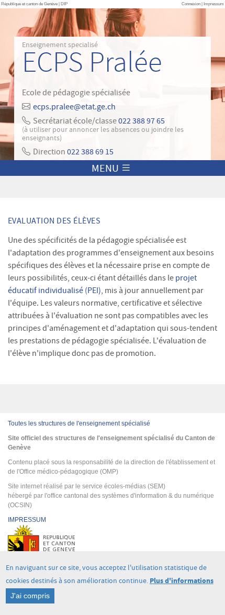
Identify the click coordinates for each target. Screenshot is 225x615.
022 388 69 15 (90, 152)
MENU (106, 168)
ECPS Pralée (92, 62)
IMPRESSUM (27, 519)
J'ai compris (30, 595)
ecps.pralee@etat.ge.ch (74, 107)
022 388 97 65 (141, 121)
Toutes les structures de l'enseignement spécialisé (79, 423)
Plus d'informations (181, 581)
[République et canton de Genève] (112, 550)
